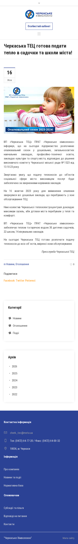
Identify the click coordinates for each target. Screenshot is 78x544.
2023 (14, 387)
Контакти (9, 524)
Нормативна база (13, 485)
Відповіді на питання (15, 516)
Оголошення (22, 264)
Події (16, 333)
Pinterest (30, 280)
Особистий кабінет (39, 26)
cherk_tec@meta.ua (21, 433)
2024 (14, 380)
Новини (10, 264)
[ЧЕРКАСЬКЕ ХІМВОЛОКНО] (38, 14)
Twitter (20, 280)
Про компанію (11, 469)
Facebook (9, 280)
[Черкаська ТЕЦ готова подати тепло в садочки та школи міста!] (39, 110)
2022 (14, 394)
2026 (14, 366)
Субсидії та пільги (14, 507)
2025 (14, 373)
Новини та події (12, 477)
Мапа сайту (68, 538)
